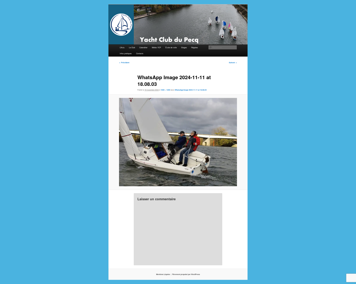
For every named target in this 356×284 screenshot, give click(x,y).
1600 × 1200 (165, 90)
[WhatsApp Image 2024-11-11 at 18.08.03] (178, 142)
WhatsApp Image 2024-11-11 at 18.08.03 (191, 90)
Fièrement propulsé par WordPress (186, 274)
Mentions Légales (163, 274)
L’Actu (122, 47)
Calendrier (143, 47)
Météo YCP (156, 47)
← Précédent (124, 62)
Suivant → (233, 62)
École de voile (171, 47)
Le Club (132, 47)
